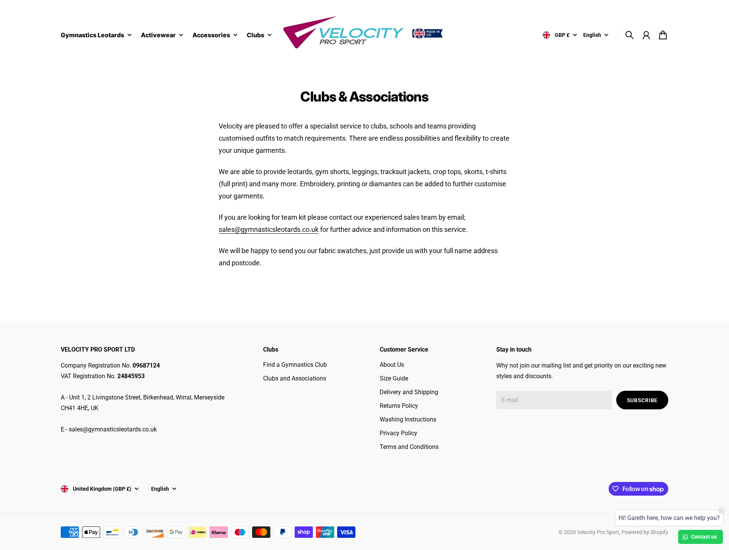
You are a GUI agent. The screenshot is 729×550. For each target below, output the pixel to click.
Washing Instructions (408, 419)
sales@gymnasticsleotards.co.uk (269, 229)
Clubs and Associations (294, 378)
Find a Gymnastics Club (295, 364)
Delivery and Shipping (409, 392)
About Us (392, 364)
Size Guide (394, 378)
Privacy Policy (398, 433)
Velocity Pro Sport (598, 532)
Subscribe (642, 400)
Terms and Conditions (409, 446)
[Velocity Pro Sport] (364, 34)
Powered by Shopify (645, 532)
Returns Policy (399, 405)
